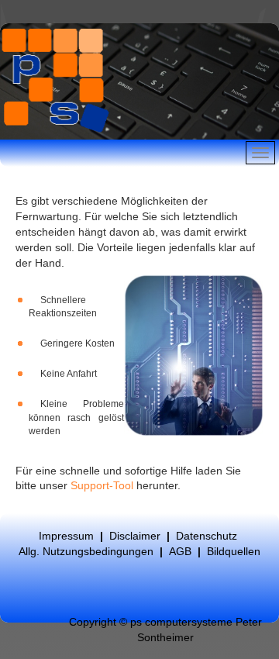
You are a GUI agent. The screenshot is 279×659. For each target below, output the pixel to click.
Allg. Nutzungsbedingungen (86, 551)
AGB (182, 551)
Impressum (66, 536)
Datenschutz (206, 536)
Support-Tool (102, 485)
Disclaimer (134, 536)
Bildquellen (233, 551)
